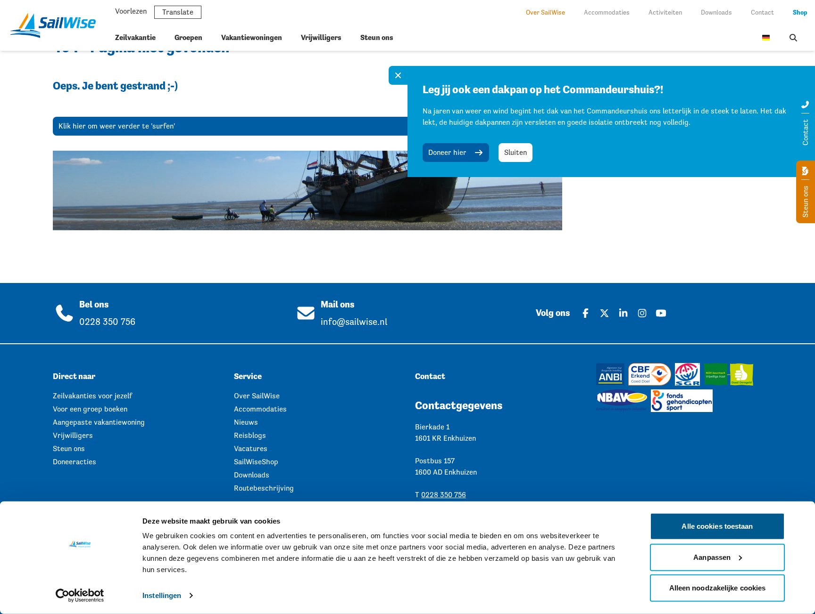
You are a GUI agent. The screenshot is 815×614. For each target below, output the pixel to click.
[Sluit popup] (398, 75)
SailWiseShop (256, 462)
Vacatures (250, 448)
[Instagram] (641, 313)
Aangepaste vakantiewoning (99, 422)
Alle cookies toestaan (717, 526)
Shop (800, 12)
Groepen (188, 37)
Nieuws (246, 422)
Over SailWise (545, 12)
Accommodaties (607, 12)
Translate (177, 12)
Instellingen (161, 595)
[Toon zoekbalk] (793, 37)
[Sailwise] (57, 25)
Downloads (716, 12)
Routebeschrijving (264, 488)
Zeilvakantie (135, 37)
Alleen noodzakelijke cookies (717, 588)
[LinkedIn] (623, 313)
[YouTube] (660, 313)
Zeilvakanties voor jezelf (92, 396)
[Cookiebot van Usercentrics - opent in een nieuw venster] (80, 596)
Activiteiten (665, 12)
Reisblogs (250, 435)
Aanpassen (712, 557)
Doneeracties (74, 462)
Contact (762, 12)
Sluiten (515, 152)
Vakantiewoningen (251, 37)
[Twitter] (604, 313)
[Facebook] (585, 313)
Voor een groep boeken (90, 409)
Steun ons (376, 37)
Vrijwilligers (321, 37)
